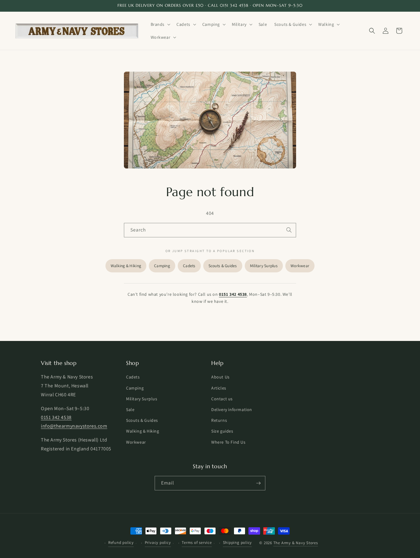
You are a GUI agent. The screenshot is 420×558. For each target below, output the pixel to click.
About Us (220, 377)
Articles (218, 388)
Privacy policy (158, 542)
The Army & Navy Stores (295, 543)
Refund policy (121, 542)
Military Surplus (264, 265)
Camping (162, 265)
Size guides (222, 431)
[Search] (289, 230)
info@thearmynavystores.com (74, 426)
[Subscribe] (258, 483)
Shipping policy (237, 542)
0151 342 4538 (233, 294)
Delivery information (231, 409)
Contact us (222, 399)
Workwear (300, 265)
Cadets (189, 265)
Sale (130, 409)
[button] (160, 24)
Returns (219, 420)
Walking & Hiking (126, 265)
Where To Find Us (228, 442)
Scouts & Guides (222, 265)
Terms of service (197, 542)
